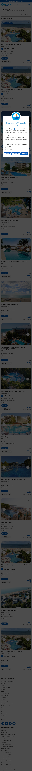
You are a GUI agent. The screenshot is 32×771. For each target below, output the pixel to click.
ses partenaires (19, 128)
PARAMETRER (16, 153)
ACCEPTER (24, 153)
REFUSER (8, 153)
